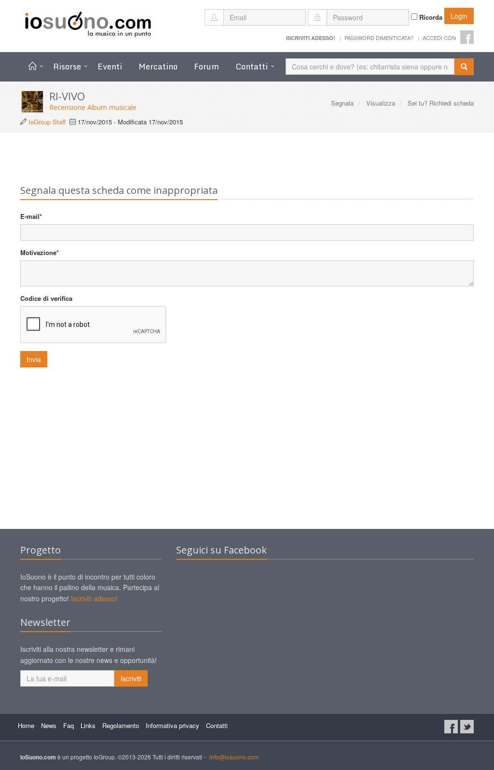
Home (26, 725)
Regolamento (120, 725)
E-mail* (31, 216)
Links (88, 725)
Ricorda (429, 17)
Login (459, 16)
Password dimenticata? (378, 37)
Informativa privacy (172, 725)
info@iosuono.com (234, 757)
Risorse (67, 66)
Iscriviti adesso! (94, 598)
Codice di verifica (46, 298)
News (48, 725)
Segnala (342, 103)
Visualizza (380, 103)
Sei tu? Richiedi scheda (441, 103)
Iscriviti (131, 678)
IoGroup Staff (47, 121)
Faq (68, 725)
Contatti (251, 66)
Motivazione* (39, 252)
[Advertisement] (247, 451)
